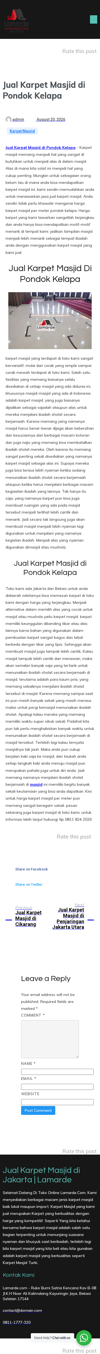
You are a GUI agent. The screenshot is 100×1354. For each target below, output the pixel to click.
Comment (33, 1015)
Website (30, 1094)
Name (28, 1063)
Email (28, 1078)
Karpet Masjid (22, 131)
